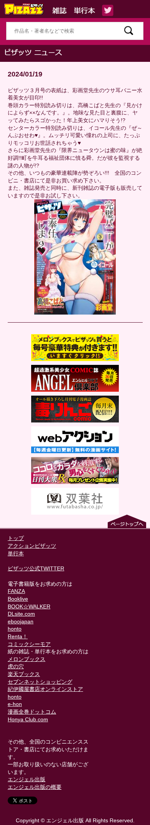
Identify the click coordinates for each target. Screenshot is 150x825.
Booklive (18, 599)
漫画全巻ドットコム (32, 712)
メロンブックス (26, 659)
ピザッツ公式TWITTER (36, 568)
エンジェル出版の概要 (35, 787)
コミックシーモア (29, 644)
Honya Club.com (28, 719)
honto (15, 629)
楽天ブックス (24, 674)
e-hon (15, 704)
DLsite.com (21, 614)
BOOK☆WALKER (29, 606)
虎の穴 (16, 666)
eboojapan (20, 621)
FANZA (16, 591)
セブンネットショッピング (40, 682)
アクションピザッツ (32, 546)
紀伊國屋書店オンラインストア (45, 689)
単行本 (16, 553)
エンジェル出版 (26, 779)
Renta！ (18, 636)
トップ (16, 538)
